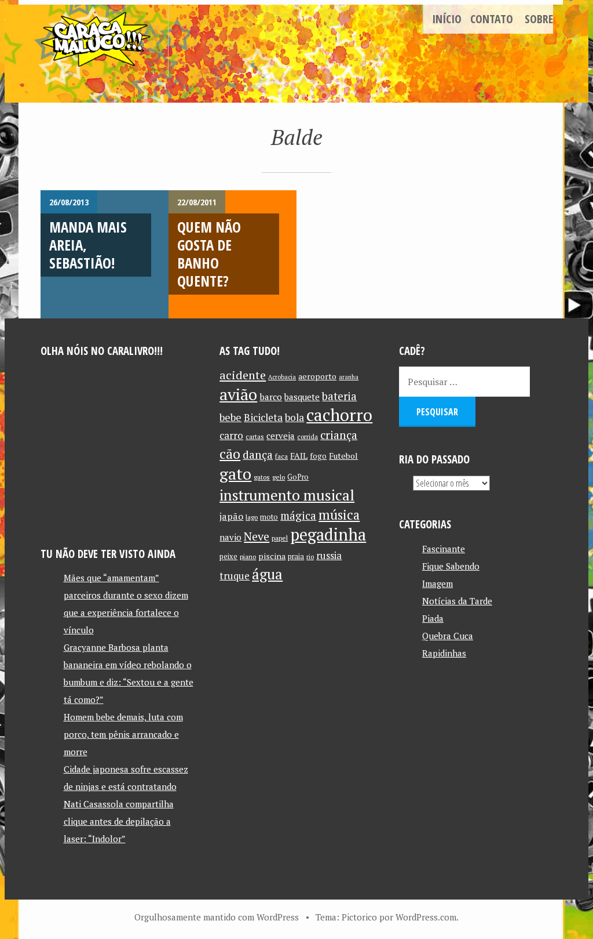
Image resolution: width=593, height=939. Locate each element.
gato (235, 473)
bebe (230, 417)
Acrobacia (282, 377)
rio (310, 556)
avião (238, 394)
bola (294, 417)
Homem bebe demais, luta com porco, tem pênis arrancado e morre (123, 734)
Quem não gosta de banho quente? (209, 254)
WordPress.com (426, 917)
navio (230, 537)
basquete (302, 397)
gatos (262, 477)
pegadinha (328, 534)
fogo (318, 456)
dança (258, 454)
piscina (271, 555)
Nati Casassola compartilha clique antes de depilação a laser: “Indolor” (119, 821)
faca (281, 456)
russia (329, 555)
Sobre (539, 19)
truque (234, 576)
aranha (348, 377)
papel (280, 538)
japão (231, 516)
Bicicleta (263, 417)
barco (270, 397)
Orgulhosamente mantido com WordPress (216, 917)
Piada (433, 618)
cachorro (339, 415)
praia (296, 556)
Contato (491, 19)
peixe (228, 556)
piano (248, 556)
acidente (242, 375)
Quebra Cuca (447, 635)
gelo (278, 477)
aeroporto (317, 376)
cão (229, 454)
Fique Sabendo (450, 566)
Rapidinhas (444, 653)
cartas (255, 436)
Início (447, 19)
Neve (256, 536)
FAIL (299, 455)
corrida (307, 436)
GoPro (298, 477)
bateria (339, 396)
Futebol (343, 455)
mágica (298, 516)
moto (269, 517)
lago (252, 517)
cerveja (280, 435)
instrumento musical (286, 495)
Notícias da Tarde (457, 601)
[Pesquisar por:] (464, 381)
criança (338, 435)
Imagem (437, 583)
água (267, 573)
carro (231, 435)
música (339, 514)
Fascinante (443, 548)
